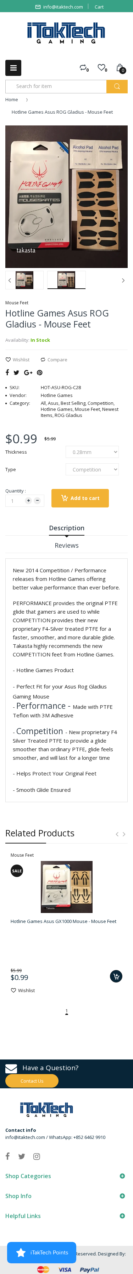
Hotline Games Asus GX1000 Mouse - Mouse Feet (63, 921)
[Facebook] (7, 372)
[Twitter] (16, 372)
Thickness (16, 452)
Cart (99, 7)
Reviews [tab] (67, 545)
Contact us (32, 1081)
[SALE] (67, 886)
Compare (57, 359)
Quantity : (15, 491)
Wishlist (21, 359)
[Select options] (116, 976)
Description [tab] (66, 527)
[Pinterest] (39, 372)
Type (10, 469)
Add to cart (85, 498)
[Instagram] (36, 1156)
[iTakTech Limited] (66, 33)
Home (11, 99)
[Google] (28, 372)
